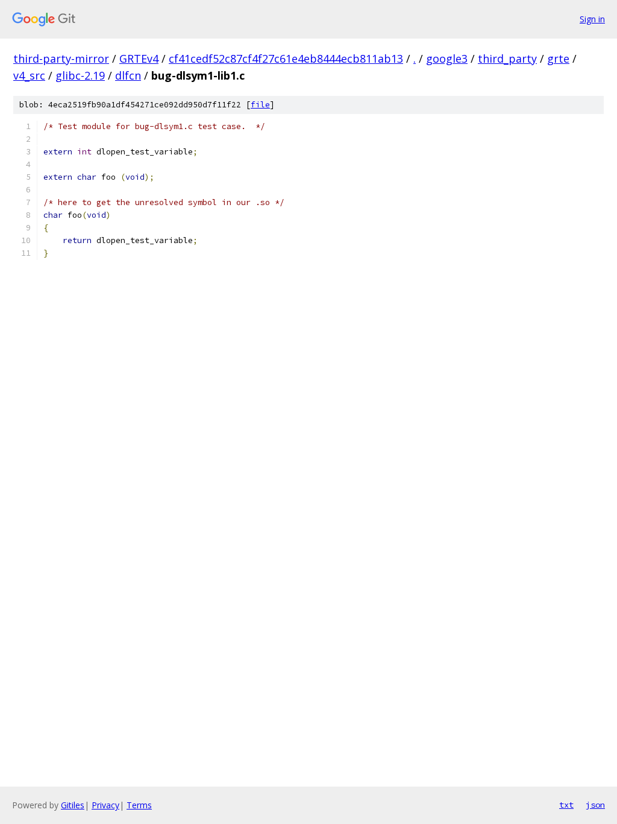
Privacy (105, 805)
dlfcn (128, 75)
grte (558, 58)
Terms (139, 805)
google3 (447, 58)
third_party (507, 58)
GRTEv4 (138, 58)
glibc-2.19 (80, 75)
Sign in (592, 19)
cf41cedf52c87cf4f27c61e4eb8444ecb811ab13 (286, 58)
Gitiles (72, 805)
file (260, 105)
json (595, 804)
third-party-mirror (61, 58)
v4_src (29, 75)
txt (566, 804)
